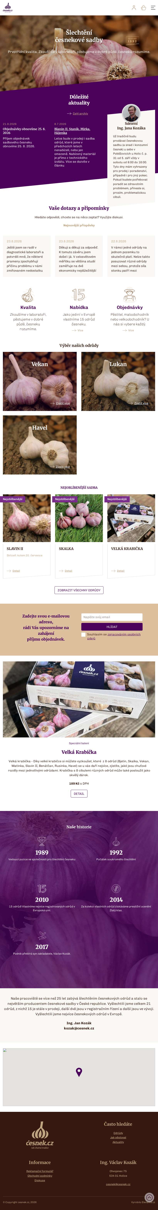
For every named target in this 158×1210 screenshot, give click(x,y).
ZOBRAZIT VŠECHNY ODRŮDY (79, 590)
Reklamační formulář (39, 1171)
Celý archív (80, 113)
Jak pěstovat (118, 1137)
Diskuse (39, 1180)
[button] (79, 1072)
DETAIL (79, 794)
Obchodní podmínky (40, 1175)
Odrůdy (118, 1133)
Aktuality (118, 1142)
